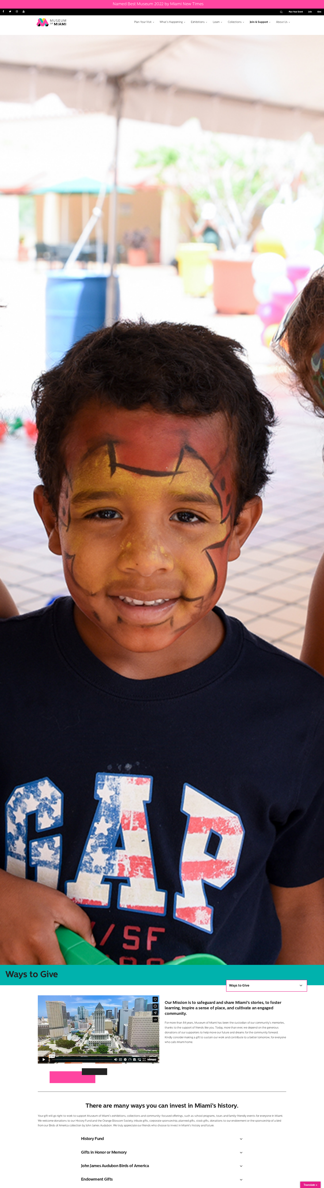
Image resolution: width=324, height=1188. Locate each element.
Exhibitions (198, 22)
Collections (234, 22)
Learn (216, 22)
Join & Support (259, 22)
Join (310, 12)
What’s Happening (171, 22)
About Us (282, 22)
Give (319, 12)
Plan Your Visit (143, 22)
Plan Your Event (296, 12)
